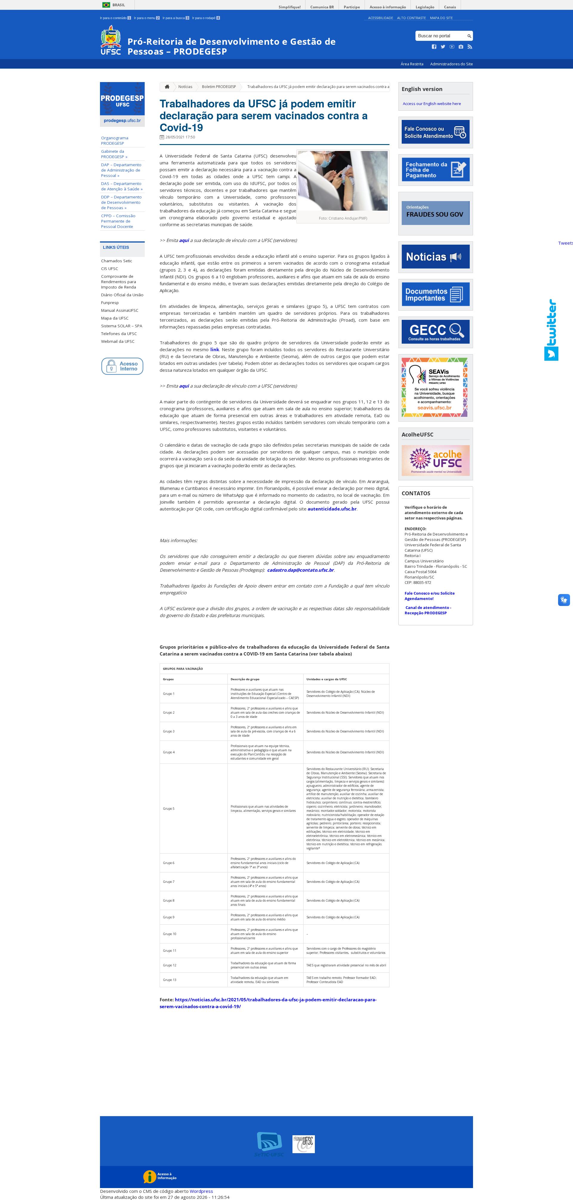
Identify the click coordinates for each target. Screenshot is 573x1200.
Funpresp (110, 302)
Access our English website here (432, 103)
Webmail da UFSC (118, 341)
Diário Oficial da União (122, 294)
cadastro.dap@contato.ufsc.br (300, 570)
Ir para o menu (146, 18)
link (214, 349)
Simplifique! (290, 7)
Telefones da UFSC (119, 333)
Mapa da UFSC (115, 318)
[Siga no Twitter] (443, 46)
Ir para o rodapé (205, 18)
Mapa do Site (441, 18)
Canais (450, 7)
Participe (352, 7)
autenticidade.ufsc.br (332, 509)
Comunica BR (322, 7)
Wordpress (201, 1191)
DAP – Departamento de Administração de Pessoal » (121, 170)
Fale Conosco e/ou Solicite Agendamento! (430, 595)
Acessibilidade (380, 18)
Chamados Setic (116, 260)
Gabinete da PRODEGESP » (114, 154)
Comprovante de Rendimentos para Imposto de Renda (118, 282)
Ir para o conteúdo (115, 18)
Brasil (119, 4)
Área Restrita (412, 64)
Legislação (425, 7)
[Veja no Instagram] (461, 46)
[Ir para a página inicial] (165, 87)
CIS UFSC (109, 268)
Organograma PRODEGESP (114, 140)
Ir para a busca (175, 18)
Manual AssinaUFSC (119, 310)
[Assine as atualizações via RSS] (470, 46)
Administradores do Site (451, 64)
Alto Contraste (411, 18)
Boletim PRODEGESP (219, 86)
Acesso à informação (388, 7)
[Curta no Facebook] (434, 46)
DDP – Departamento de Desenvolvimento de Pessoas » (121, 202)
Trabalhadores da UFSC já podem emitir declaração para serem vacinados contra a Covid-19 (326, 86)
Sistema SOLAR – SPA (121, 325)
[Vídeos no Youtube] (452, 46)
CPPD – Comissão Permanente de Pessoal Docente (118, 221)
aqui (184, 240)
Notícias (185, 86)
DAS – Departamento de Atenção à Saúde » (122, 186)
